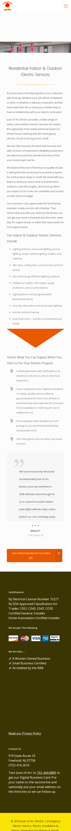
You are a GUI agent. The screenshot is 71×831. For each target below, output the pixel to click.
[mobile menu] (66, 5)
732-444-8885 (46, 773)
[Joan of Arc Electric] (7, 5)
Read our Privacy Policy (25, 733)
